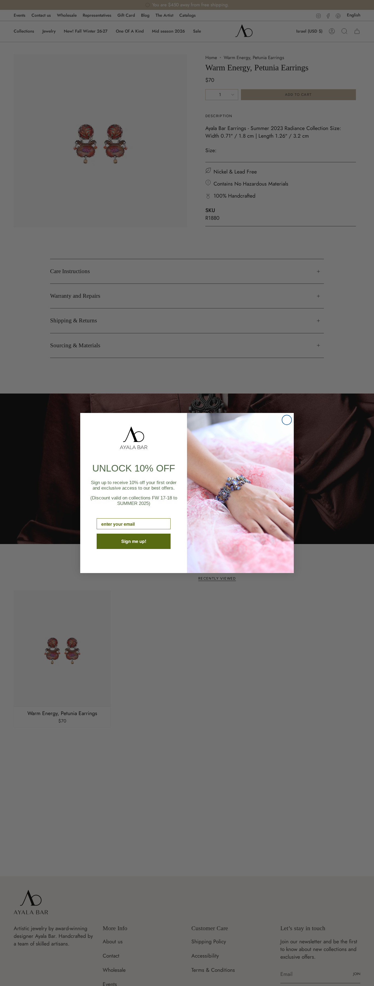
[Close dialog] (287, 420)
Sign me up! (133, 541)
